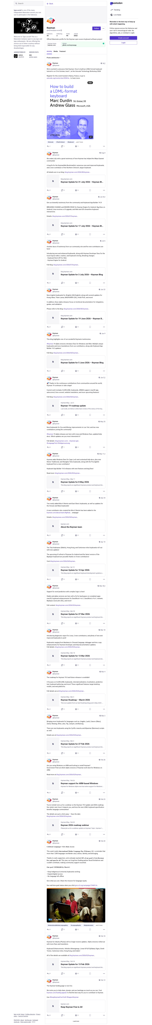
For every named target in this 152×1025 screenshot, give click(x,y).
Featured (62, 51)
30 (48, 36)
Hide (90, 83)
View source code (25, 1022)
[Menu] (103, 28)
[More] (104, 146)
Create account (123, 38)
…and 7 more (79, 142)
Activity (49, 51)
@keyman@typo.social (53, 30)
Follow (96, 28)
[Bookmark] (90, 146)
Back (51, 4)
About (22, 1014)
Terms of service (23, 1016)
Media (56, 51)
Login (123, 43)
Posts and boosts (53, 58)
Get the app (28, 1020)
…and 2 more (98, 925)
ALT (91, 137)
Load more (76, 1021)
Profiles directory (30, 1014)
